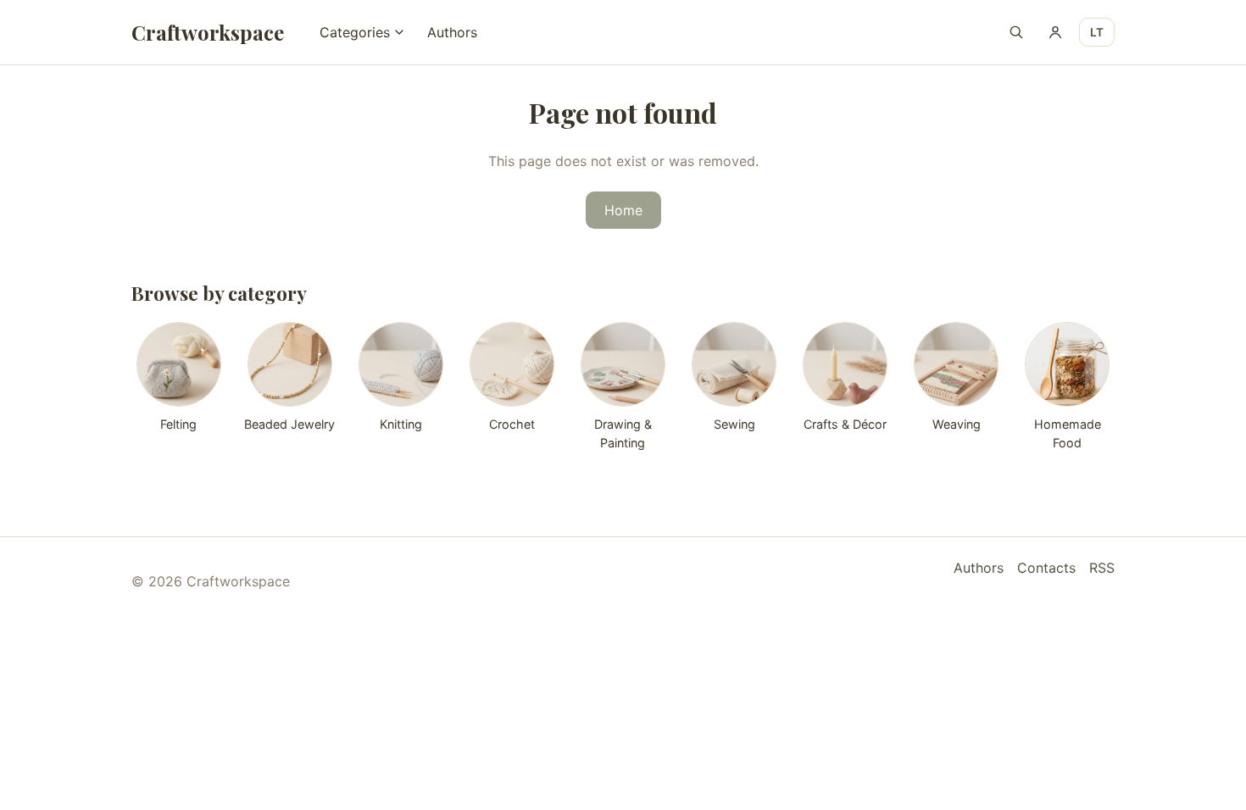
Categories (355, 32)
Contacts (1046, 567)
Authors (452, 32)
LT (1097, 32)
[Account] (1055, 32)
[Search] (1016, 32)
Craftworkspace (207, 32)
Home (623, 210)
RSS (1102, 567)
